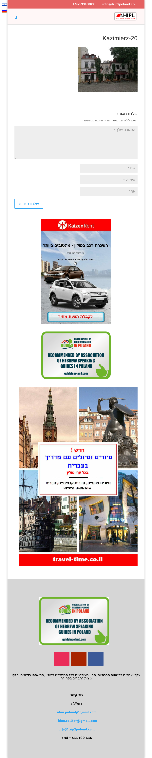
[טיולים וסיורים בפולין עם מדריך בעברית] (78, 565)
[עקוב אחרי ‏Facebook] (96, 659)
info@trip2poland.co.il (77, 729)
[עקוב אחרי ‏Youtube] (78, 659)
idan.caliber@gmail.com (77, 720)
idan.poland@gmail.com (76, 712)
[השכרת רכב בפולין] (76, 323)
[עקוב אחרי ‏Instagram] (61, 659)
